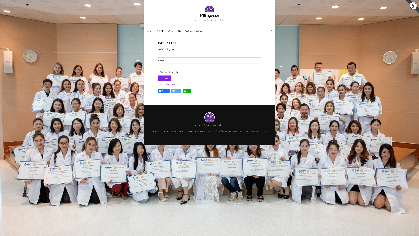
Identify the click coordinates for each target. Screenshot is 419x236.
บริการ (170, 31)
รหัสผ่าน (161, 61)
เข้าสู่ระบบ (164, 78)
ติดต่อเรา (199, 31)
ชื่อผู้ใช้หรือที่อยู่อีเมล (166, 49)
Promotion (160, 31)
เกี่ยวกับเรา (188, 31)
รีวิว (179, 31)
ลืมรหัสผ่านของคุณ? (170, 84)
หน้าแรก (150, 31)
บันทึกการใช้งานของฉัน (169, 72)
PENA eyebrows (209, 15)
